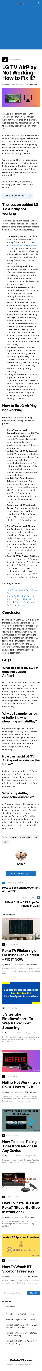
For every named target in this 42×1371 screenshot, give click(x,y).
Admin (7, 84)
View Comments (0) (19, 874)
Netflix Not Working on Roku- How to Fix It (21, 1084)
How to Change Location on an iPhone (22, 1319)
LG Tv (6, 842)
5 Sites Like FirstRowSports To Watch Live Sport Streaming (17, 1021)
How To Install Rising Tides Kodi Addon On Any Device (19, 1146)
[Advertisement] (21, 28)
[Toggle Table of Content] (27, 196)
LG (36, 837)
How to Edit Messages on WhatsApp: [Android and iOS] (21, 1334)
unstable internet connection (23, 245)
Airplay (13, 837)
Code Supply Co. (29, 1364)
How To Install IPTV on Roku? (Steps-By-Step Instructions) (21, 1207)
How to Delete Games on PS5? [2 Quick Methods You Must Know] (22, 1326)
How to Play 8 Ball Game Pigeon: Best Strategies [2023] (21, 1342)
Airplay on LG (25, 837)
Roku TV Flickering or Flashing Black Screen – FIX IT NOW (20, 955)
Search (33, 1293)
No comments (32, 84)
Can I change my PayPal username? (21, 1314)
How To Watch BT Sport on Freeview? (18, 1269)
